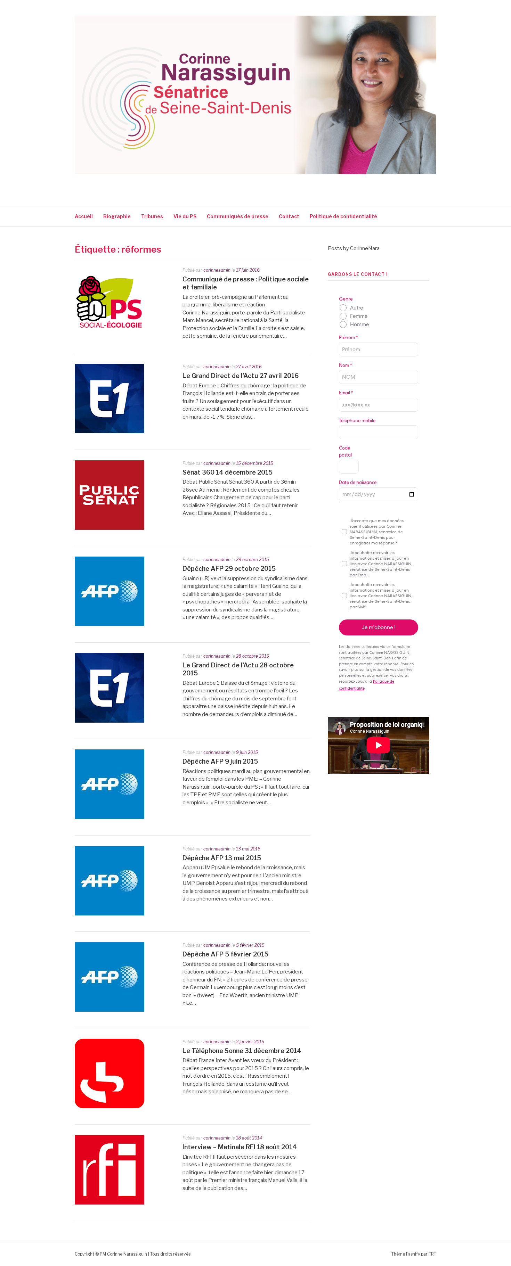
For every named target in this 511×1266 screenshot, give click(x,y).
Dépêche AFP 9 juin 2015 (220, 761)
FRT (432, 1254)
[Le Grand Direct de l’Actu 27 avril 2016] (109, 431)
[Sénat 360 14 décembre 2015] (109, 528)
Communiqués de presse (237, 216)
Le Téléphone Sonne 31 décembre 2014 (241, 1050)
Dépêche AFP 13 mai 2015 (221, 858)
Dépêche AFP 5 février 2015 (225, 954)
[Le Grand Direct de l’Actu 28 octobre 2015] (109, 721)
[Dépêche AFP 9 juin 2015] (109, 817)
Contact (289, 216)
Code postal (345, 451)
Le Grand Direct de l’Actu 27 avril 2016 (240, 375)
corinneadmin (216, 270)
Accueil (84, 216)
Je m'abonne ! (379, 627)
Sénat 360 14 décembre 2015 (227, 472)
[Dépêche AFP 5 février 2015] (109, 1010)
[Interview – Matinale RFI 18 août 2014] (109, 1203)
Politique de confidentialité (344, 216)
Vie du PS (184, 216)
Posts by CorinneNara (354, 248)
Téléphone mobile (357, 421)
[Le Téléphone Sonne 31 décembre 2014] (109, 1106)
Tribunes (152, 216)
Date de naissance (357, 482)
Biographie (117, 216)
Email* (346, 393)
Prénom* (348, 337)
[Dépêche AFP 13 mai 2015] (109, 914)
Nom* (345, 365)
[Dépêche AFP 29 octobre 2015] (109, 624)
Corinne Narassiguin (156, 183)
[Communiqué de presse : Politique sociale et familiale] (109, 335)
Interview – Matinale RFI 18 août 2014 (239, 1147)
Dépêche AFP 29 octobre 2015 (229, 568)
